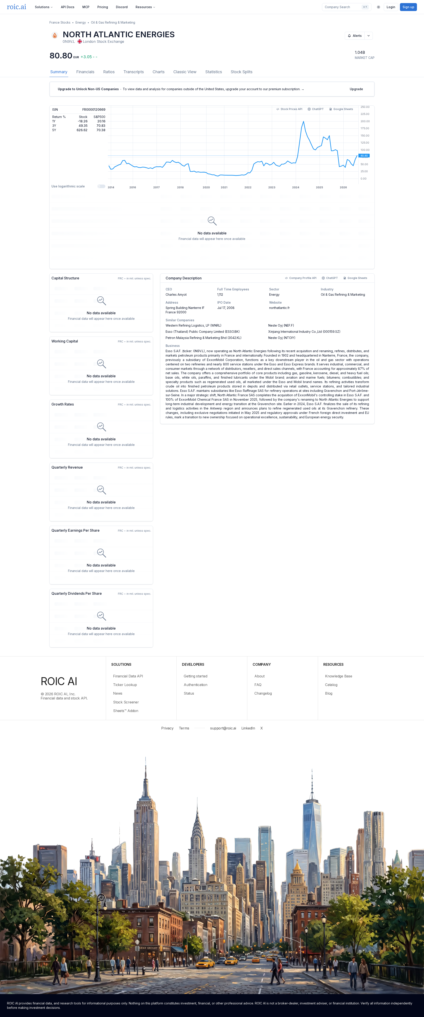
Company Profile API (302, 278)
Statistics (213, 71)
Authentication (195, 684)
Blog (328, 693)
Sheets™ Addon (125, 711)
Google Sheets (343, 109)
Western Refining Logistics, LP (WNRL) (193, 325)
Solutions (42, 7)
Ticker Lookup (125, 684)
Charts (159, 71)
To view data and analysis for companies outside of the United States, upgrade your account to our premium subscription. (181, 89)
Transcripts (133, 71)
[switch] (101, 186)
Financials (85, 71)
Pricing (102, 7)
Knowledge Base (338, 676)
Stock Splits (241, 71)
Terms (184, 728)
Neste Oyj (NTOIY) (281, 338)
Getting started (195, 676)
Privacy (167, 728)
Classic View (185, 71)
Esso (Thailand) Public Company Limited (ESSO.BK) (203, 331)
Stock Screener (126, 702)
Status (189, 693)
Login (391, 7)
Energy (81, 22)
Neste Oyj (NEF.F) (281, 325)
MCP (85, 7)
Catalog (331, 684)
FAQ (257, 684)
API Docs (67, 7)
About (259, 676)
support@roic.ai (223, 728)
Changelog (263, 693)
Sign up (408, 7)
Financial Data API (128, 676)
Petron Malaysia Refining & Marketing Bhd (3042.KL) (204, 338)
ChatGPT (318, 109)
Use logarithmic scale (68, 186)
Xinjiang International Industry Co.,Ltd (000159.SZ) (304, 331)
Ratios (109, 71)
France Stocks (59, 22)
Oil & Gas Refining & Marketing (113, 22)
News (117, 693)
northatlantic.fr (279, 308)
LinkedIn (248, 728)
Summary (58, 71)
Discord (122, 7)
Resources (144, 7)
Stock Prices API (291, 109)
